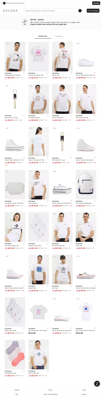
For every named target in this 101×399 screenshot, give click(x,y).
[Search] (80, 10)
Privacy (84, 394)
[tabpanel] (50, 210)
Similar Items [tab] (42, 36)
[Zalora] (10, 11)
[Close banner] (2, 3)
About (50, 390)
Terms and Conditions (50, 394)
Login (84, 390)
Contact (16, 390)
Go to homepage (93, 10)
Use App (96, 3)
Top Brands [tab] (59, 36)
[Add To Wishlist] (23, 73)
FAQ (16, 394)
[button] (50, 3)
